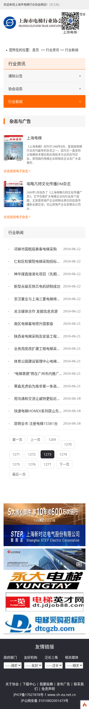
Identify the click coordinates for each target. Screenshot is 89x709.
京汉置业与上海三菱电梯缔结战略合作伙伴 (38, 298)
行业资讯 (52, 50)
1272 (32, 454)
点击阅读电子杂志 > (17, 171)
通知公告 (15, 75)
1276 (32, 464)
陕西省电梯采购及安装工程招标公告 (38, 336)
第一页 (17, 439)
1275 (16, 464)
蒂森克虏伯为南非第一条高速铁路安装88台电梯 (38, 386)
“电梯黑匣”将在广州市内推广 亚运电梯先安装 (38, 373)
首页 (35, 50)
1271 (16, 454)
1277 (47, 464)
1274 (63, 454)
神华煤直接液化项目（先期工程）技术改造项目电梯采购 (38, 274)
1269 (52, 439)
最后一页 (19, 474)
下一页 (64, 464)
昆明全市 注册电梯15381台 (35, 423)
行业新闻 (71, 50)
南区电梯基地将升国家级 (33, 323)
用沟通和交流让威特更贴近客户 (38, 398)
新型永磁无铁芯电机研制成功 (36, 286)
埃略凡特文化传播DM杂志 (49, 184)
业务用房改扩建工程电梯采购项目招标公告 (38, 348)
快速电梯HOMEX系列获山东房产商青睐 (38, 410)
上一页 (35, 439)
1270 (68, 444)
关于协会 (12, 684)
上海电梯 (34, 138)
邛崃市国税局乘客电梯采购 (35, 249)
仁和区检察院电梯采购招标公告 (38, 261)
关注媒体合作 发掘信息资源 (35, 311)
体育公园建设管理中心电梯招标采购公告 (38, 361)
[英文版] (54, 5)
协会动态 (15, 88)
